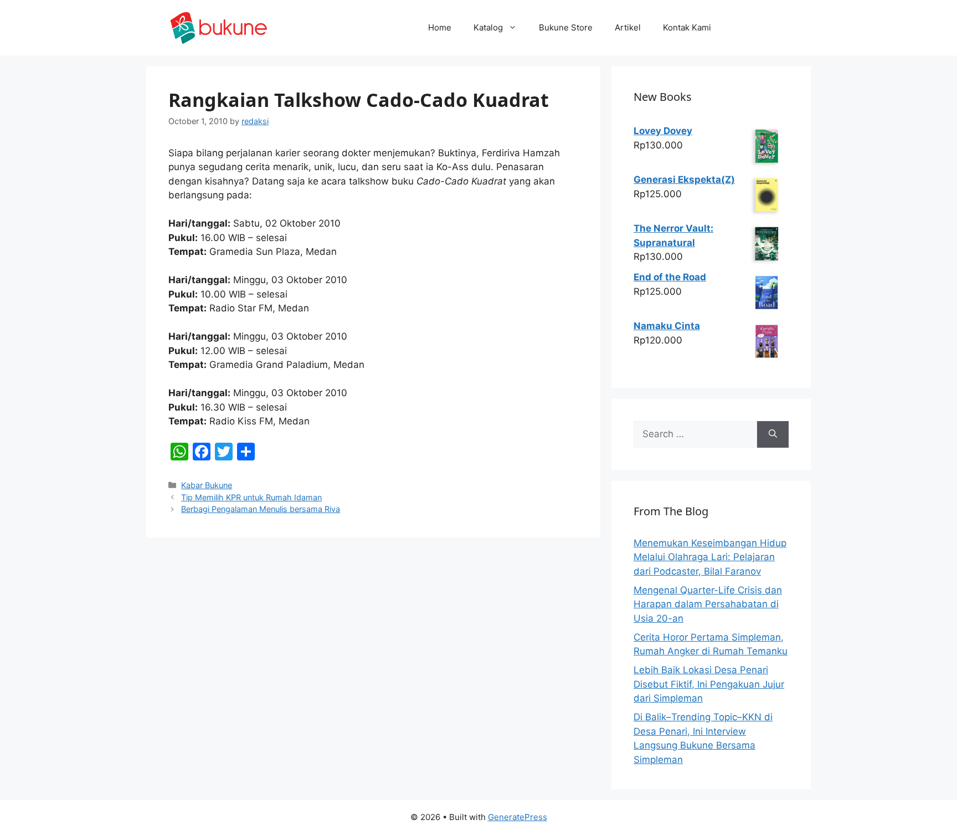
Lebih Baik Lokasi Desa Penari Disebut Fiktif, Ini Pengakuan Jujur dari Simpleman (709, 684)
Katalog (488, 27)
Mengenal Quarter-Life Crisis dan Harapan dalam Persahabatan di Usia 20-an (708, 604)
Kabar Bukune (206, 485)
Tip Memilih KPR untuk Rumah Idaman (251, 497)
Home (439, 27)
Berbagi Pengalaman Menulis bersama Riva (260, 509)
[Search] (773, 434)
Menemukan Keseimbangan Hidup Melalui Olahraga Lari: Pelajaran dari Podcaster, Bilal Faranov (710, 557)
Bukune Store (566, 27)
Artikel (628, 27)
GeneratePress (517, 817)
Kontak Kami (687, 27)
